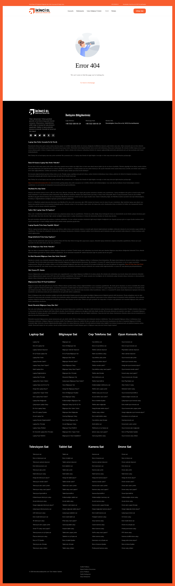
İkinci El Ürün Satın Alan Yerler (134, 264)
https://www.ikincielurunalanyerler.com (39, 183)
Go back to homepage (87, 83)
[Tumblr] (48, 135)
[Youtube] (35, 135)
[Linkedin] (30, 135)
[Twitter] (39, 135)
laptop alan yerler (70, 183)
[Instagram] (53, 135)
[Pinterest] (44, 135)
